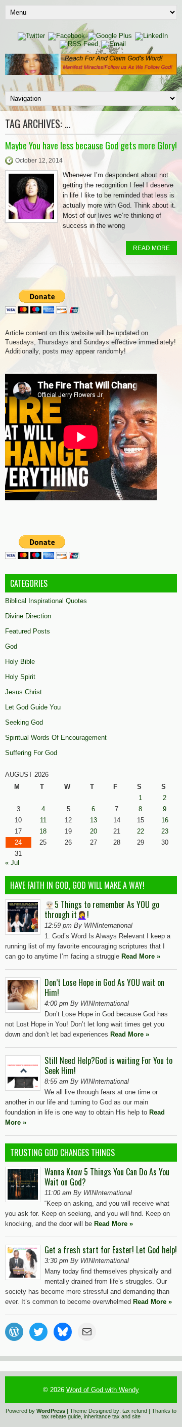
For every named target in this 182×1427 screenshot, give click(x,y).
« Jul (12, 862)
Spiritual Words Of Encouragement (56, 737)
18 (43, 831)
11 (43, 820)
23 (164, 831)
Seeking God (24, 722)
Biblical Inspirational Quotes (46, 601)
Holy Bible (20, 661)
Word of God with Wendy (102, 1390)
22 (140, 831)
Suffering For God (31, 753)
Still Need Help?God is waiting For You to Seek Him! (108, 1065)
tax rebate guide (61, 1416)
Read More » (140, 956)
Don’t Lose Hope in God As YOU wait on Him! (104, 987)
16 (164, 820)
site (136, 1416)
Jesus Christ (23, 692)
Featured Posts (27, 631)
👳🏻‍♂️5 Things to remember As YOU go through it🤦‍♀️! (101, 909)
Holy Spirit (20, 677)
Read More (151, 248)
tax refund (134, 1411)
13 (93, 820)
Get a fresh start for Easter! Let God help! (110, 1250)
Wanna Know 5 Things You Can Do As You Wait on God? (106, 1177)
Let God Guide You (33, 707)
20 (93, 831)
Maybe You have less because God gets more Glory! (91, 145)
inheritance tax (102, 1416)
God (11, 646)
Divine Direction (28, 616)
